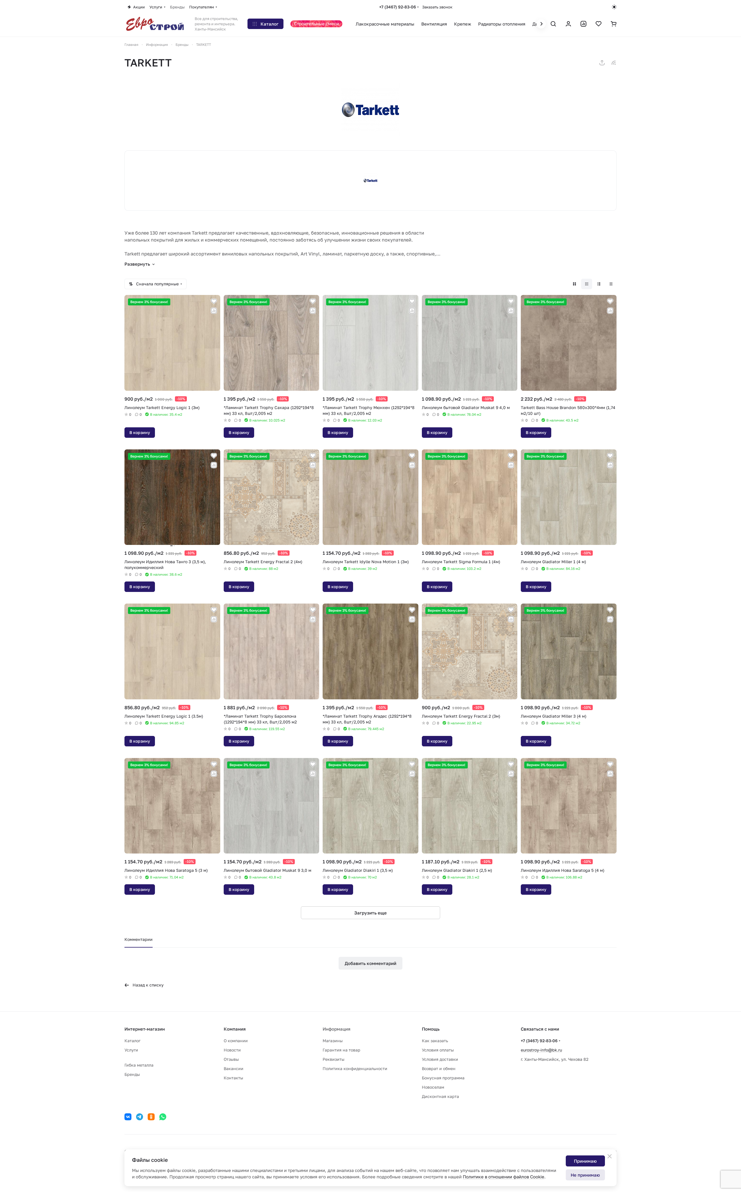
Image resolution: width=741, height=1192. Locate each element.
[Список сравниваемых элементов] (583, 24)
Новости (232, 1049)
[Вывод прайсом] (611, 284)
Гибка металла (138, 1065)
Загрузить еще (370, 912)
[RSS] (614, 63)
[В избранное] (214, 301)
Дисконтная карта (440, 1096)
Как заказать (435, 1040)
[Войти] (568, 24)
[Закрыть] (609, 1156)
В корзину (139, 432)
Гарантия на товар (341, 1049)
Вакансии (233, 1068)
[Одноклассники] (151, 1116)
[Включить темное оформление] (614, 7)
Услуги (131, 1049)
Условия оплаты (438, 1049)
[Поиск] (553, 24)
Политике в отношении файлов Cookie (503, 1176)
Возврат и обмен (439, 1068)
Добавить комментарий (370, 963)
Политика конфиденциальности (355, 1068)
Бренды (132, 1074)
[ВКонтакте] (127, 1116)
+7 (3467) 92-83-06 (397, 6)
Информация (336, 1028)
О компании (236, 1040)
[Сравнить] (214, 311)
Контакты (233, 1077)
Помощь (431, 1028)
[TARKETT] (370, 110)
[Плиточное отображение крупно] (574, 284)
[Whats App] (162, 1116)
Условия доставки (440, 1059)
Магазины (333, 1040)
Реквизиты (333, 1059)
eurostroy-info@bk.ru (541, 1049)
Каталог (132, 1040)
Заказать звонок (437, 7)
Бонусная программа (443, 1077)
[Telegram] (139, 1116)
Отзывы (231, 1059)
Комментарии (138, 939)
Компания (235, 1028)
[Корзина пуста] (614, 24)
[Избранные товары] (598, 24)
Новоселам (433, 1087)
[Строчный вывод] (598, 284)
